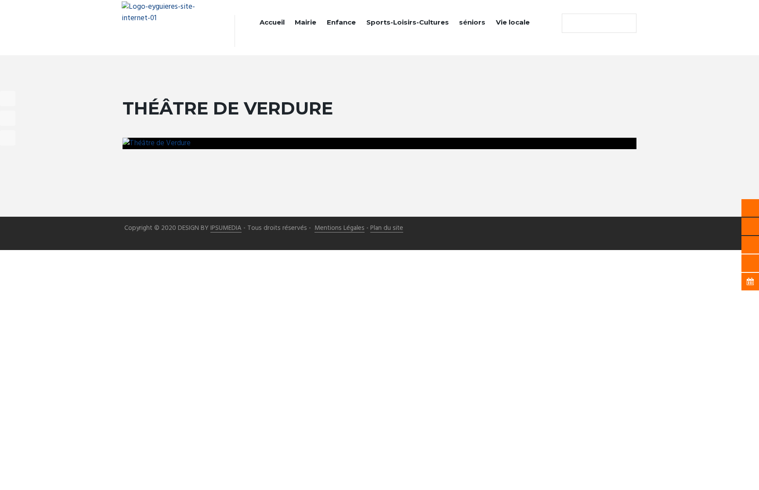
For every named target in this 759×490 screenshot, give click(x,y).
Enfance (341, 22)
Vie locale (513, 22)
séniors (472, 22)
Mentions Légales (339, 228)
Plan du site (386, 228)
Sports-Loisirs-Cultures (407, 22)
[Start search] (570, 23)
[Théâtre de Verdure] (379, 143)
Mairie (305, 22)
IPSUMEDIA (226, 228)
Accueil (272, 22)
